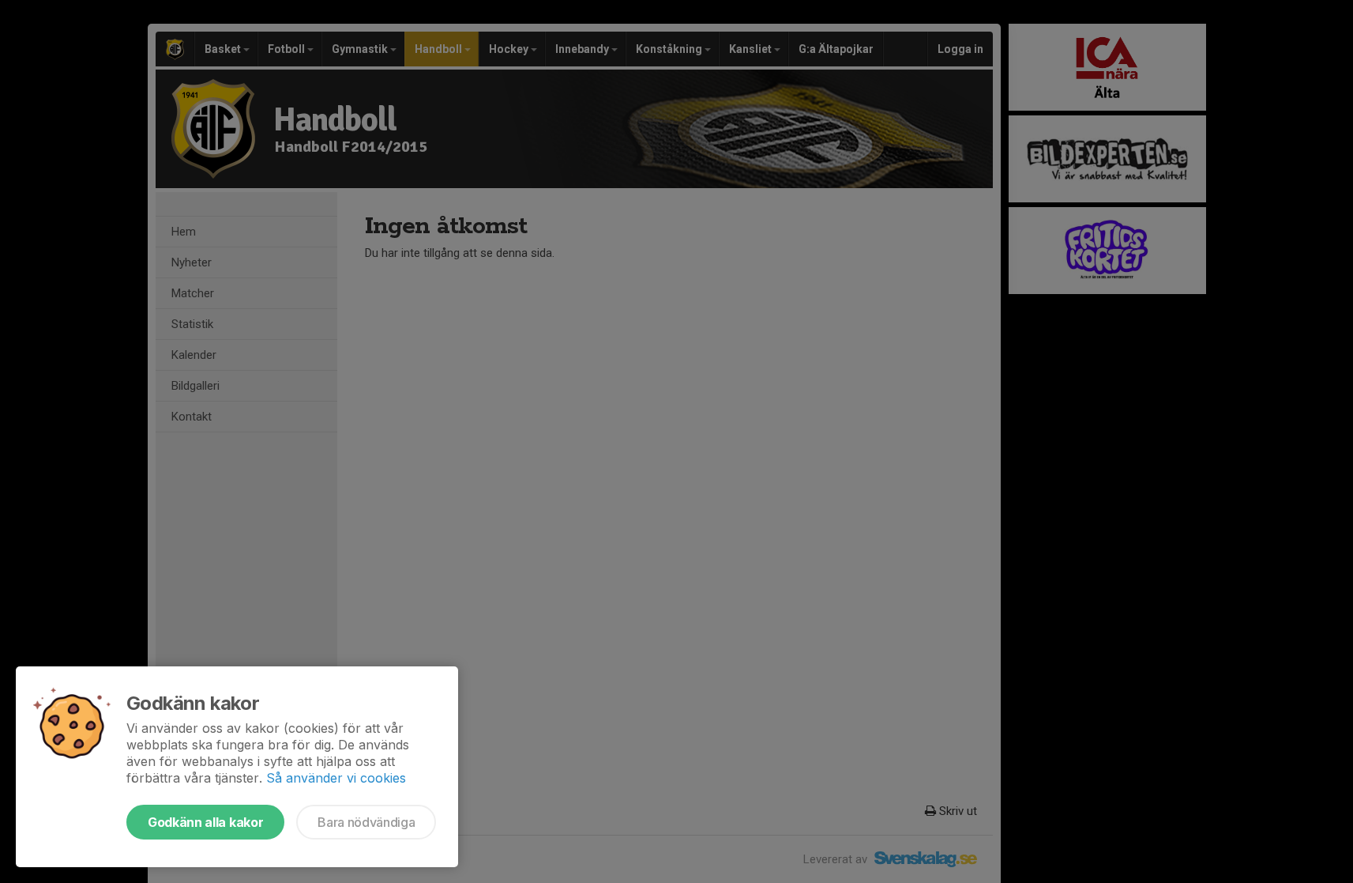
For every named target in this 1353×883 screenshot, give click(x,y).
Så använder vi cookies (336, 778)
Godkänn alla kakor (205, 822)
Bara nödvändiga (366, 822)
